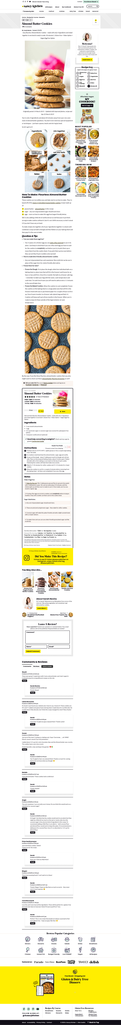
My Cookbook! (87, 100)
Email (51, 647)
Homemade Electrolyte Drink (80, 195)
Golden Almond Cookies (67, 589)
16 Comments (28, 27)
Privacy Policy (40, 1022)
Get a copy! (86, 105)
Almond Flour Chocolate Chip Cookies (81, 142)
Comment (30, 632)
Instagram (35, 385)
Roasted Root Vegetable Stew (93, 179)
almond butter (40, 209)
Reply (24, 680)
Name (29, 647)
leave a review (48, 383)
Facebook (29, 385)
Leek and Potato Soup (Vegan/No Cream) (93, 196)
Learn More (41, 608)
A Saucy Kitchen (32, 6)
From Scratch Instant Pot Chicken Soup (93, 142)
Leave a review (47, 666)
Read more (86, 60)
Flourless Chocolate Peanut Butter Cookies (41, 591)
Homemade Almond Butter (54, 589)
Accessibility (31, 1022)
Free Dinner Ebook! (90, 2)
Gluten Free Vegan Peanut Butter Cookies (28, 590)
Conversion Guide (38, 441)
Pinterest (44, 385)
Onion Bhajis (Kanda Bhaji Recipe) (93, 159)
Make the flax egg (31, 483)
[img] (23, 2)
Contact (49, 1022)
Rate (63, 411)
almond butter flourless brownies (53, 379)
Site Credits (81, 1022)
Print (31, 410)
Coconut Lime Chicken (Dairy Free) (81, 159)
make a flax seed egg (56, 243)
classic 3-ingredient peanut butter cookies (46, 203)
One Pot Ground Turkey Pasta (80, 179)
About (24, 1022)
